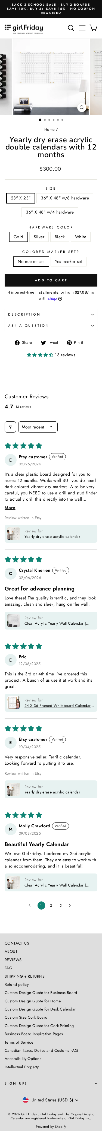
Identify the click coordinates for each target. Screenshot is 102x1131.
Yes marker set (68, 261)
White (80, 237)
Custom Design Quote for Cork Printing (39, 1025)
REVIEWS (13, 959)
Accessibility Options (23, 1058)
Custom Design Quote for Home (33, 1001)
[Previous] (7, 76)
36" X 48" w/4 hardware (50, 212)
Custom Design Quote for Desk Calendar (40, 1009)
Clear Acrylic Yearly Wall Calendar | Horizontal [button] (55, 623)
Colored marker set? (50, 252)
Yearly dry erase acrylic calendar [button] (52, 536)
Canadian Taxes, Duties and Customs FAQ (41, 1050)
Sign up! (16, 1083)
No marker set (31, 261)
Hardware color (51, 227)
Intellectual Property (22, 1067)
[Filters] (10, 427)
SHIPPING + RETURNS (25, 976)
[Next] (94, 76)
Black (60, 237)
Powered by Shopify (51, 1126)
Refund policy (17, 984)
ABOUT (11, 951)
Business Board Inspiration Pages (34, 1034)
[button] (41, 355)
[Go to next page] (71, 905)
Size (51, 188)
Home (49, 129)
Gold (18, 237)
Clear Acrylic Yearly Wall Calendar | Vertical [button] (55, 885)
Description (24, 314)
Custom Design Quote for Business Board (41, 992)
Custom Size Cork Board (26, 1017)
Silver (39, 237)
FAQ (8, 968)
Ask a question (29, 325)
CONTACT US (17, 943)
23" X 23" (21, 198)
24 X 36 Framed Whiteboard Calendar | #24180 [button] (58, 705)
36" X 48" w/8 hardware (65, 198)
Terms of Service (19, 1042)
